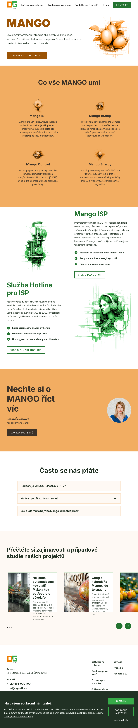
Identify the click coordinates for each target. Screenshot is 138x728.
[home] (12, 5)
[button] (119, 626)
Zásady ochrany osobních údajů (18, 716)
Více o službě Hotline (26, 350)
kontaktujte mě (22, 432)
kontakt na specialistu (27, 55)
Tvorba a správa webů (59, 5)
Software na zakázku (32, 5)
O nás (106, 5)
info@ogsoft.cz (17, 688)
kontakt (122, 5)
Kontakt (117, 661)
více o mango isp (90, 274)
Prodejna (118, 667)
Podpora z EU (120, 673)
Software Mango (100, 689)
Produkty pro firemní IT (86, 5)
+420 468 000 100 (19, 683)
